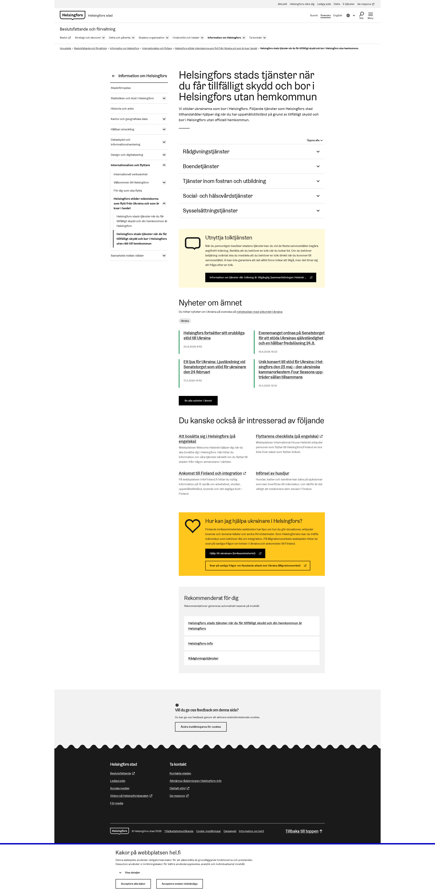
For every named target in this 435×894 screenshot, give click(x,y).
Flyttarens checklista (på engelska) (290, 436)
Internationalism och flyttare (157, 48)
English (337, 15)
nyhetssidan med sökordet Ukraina (259, 312)
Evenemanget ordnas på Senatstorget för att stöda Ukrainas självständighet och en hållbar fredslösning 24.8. (291, 338)
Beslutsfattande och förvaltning (90, 48)
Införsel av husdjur (272, 473)
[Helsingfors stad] (119, 831)
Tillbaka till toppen (301, 831)
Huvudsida (65, 48)
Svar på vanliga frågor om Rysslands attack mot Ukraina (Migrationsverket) (260, 565)
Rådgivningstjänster (206, 151)
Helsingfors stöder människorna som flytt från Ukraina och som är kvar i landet (216, 48)
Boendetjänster (201, 166)
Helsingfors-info (200, 643)
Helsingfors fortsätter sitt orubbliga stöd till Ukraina (214, 335)
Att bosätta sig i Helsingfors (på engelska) (207, 439)
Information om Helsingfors (124, 48)
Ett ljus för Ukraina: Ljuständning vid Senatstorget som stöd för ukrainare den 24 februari (215, 367)
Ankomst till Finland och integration (213, 473)
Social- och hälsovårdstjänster (218, 195)
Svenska (325, 15)
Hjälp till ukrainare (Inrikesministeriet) (237, 553)
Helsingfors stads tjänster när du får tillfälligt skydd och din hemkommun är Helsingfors (245, 626)
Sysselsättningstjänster (210, 210)
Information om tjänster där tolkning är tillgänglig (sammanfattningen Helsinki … (263, 277)
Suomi (314, 15)
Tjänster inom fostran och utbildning (224, 181)
